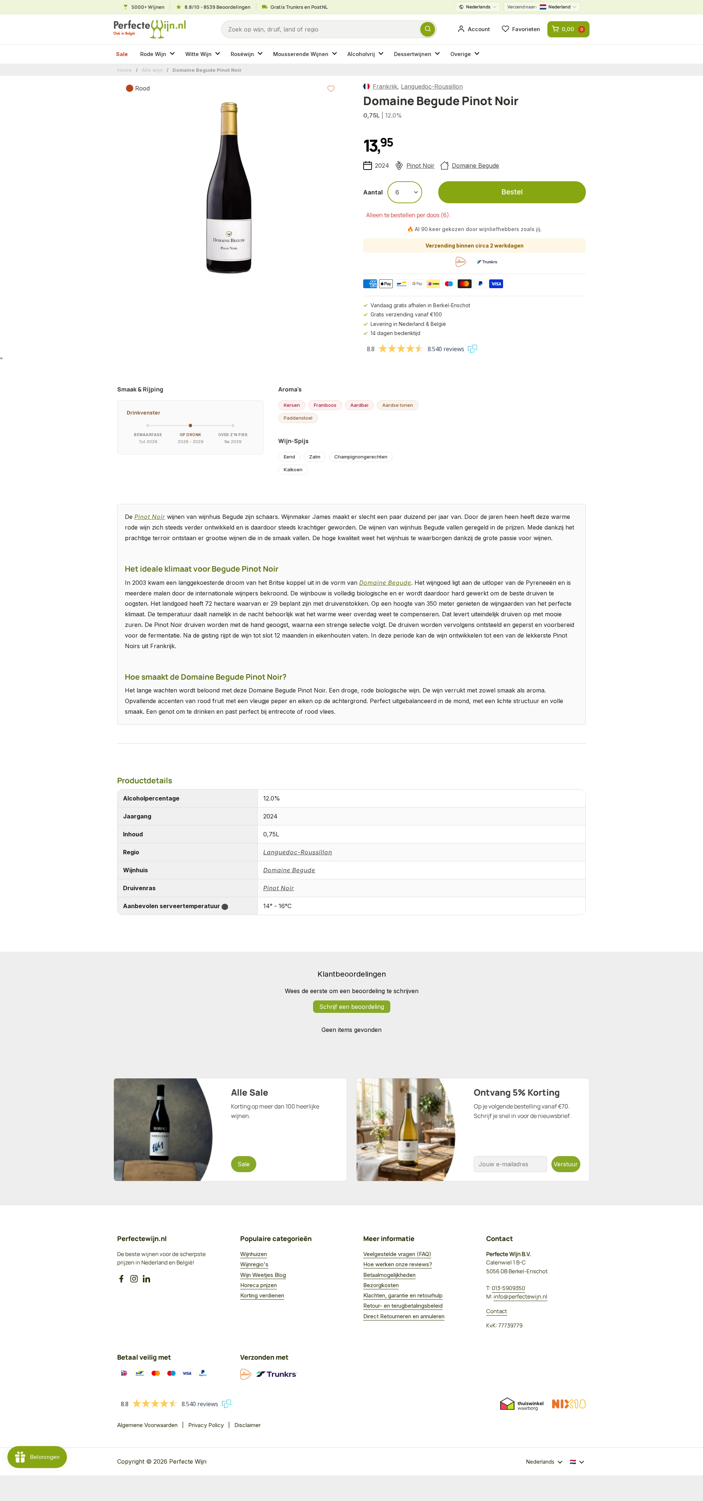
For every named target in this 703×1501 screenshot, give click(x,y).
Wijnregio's (254, 1264)
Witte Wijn (198, 54)
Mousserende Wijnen (300, 54)
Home (124, 70)
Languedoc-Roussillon (432, 86)
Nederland (538, 7)
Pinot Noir (420, 165)
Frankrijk (385, 86)
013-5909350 (508, 1288)
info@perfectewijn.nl (520, 1296)
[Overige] (478, 54)
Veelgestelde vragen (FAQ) (397, 1254)
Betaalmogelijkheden (389, 1274)
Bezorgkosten (381, 1285)
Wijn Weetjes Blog (263, 1274)
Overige (460, 54)
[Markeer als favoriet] (331, 88)
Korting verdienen (262, 1295)
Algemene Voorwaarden (147, 1425)
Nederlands (478, 7)
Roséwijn (242, 54)
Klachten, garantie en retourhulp (403, 1295)
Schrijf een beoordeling (351, 1006)
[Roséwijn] (261, 54)
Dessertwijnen (412, 54)
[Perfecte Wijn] (150, 29)
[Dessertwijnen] (438, 54)
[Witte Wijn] (218, 54)
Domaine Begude (475, 165)
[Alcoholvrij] (382, 54)
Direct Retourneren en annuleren (404, 1316)
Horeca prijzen (258, 1285)
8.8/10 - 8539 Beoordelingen (217, 7)
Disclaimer (247, 1425)
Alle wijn (152, 70)
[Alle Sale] (230, 1129)
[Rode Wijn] (173, 54)
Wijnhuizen (253, 1254)
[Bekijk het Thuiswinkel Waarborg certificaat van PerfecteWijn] (521, 1404)
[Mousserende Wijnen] (335, 54)
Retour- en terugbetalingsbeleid (403, 1305)
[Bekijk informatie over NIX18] (569, 1404)
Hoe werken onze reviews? (397, 1264)
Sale (122, 54)
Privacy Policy (206, 1425)
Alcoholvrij (361, 54)
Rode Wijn (153, 54)
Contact (496, 1311)
